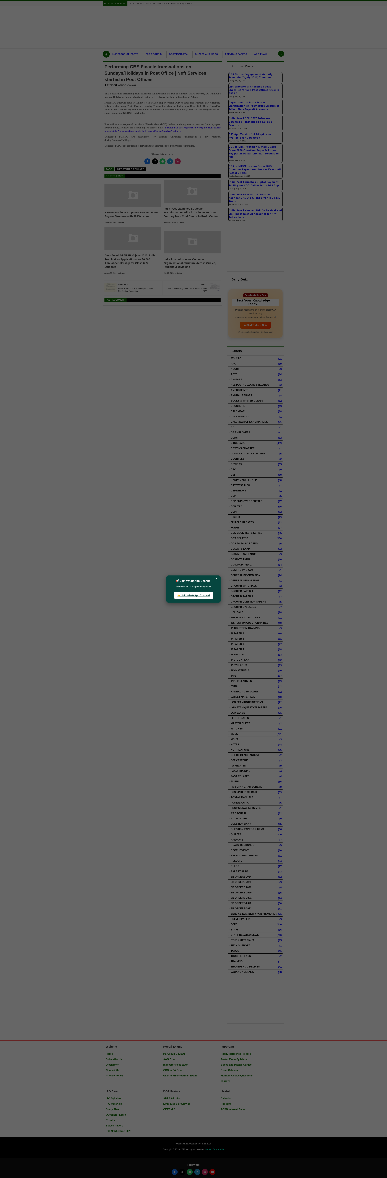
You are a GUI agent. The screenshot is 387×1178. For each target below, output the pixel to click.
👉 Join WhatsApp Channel (193, 595)
